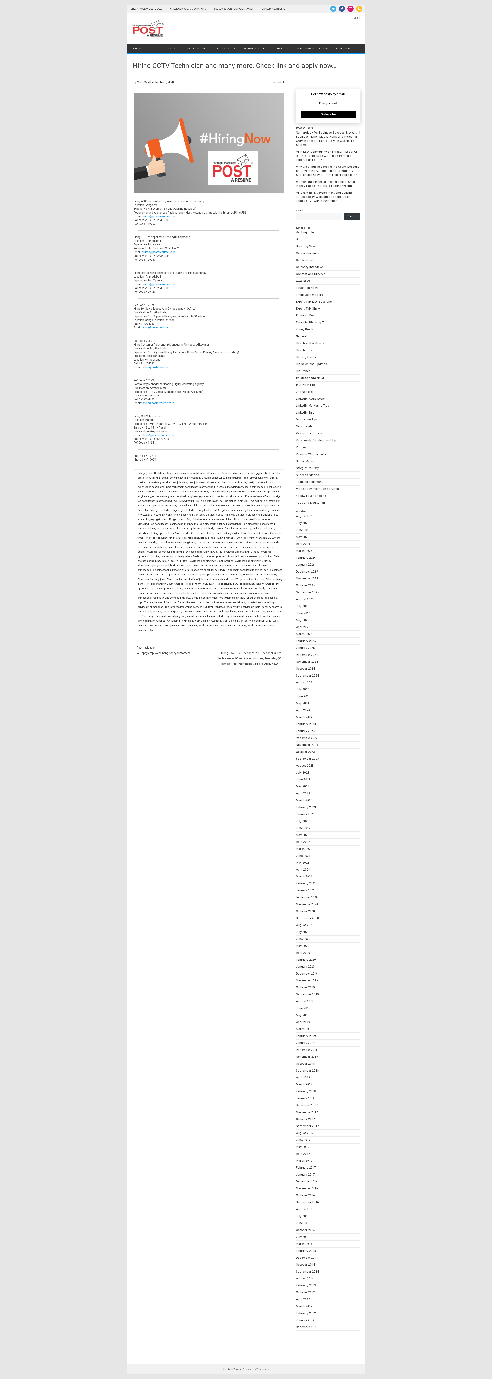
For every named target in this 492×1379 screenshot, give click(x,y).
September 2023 (307, 758)
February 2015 (306, 1251)
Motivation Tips (307, 419)
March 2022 (304, 849)
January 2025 (305, 648)
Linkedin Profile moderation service (184, 533)
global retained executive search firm (212, 519)
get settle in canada (212, 500)
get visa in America (232, 510)
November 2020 (307, 904)
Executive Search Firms (258, 496)
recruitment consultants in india (180, 593)
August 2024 (305, 682)
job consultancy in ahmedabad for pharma (174, 523)
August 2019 (305, 1001)
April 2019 (303, 1022)
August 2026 (305, 516)
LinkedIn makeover (263, 528)
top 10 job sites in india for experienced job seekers (248, 597)
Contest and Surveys (310, 274)
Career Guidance (196, 48)
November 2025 (307, 578)
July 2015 (302, 1237)
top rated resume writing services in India (237, 606)
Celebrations (305, 260)
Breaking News (306, 246)
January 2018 (305, 1098)
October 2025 (305, 585)
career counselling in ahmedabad (228, 491)
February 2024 (306, 724)
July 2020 (302, 932)
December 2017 (307, 1105)
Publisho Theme (232, 1369)
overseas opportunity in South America (211, 560)
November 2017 (307, 1112)
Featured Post (306, 315)
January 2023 (305, 814)
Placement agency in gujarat (192, 565)
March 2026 (304, 551)
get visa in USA (181, 519)
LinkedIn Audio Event (310, 398)
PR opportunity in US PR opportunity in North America (245, 583)
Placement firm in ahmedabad (259, 574)
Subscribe (328, 114)
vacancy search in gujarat (167, 611)
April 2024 (303, 710)
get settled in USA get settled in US (200, 510)
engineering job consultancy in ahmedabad (162, 496)
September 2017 (307, 1126)
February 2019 (306, 1036)
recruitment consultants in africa (201, 588)
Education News (307, 288)
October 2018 (305, 1063)
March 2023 (304, 800)
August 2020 (305, 925)
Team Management (309, 482)
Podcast (302, 447)
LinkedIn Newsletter (274, 9)
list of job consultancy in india (198, 537)
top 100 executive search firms (155, 602)
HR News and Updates (311, 364)
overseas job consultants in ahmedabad (219, 547)
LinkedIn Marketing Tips (312, 48)
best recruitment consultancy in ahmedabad (190, 487)
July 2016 (302, 1216)
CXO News (303, 281)
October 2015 (305, 1230)
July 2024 (302, 689)
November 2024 (307, 661)
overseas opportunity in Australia (204, 551)
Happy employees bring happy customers (163, 653)
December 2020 (307, 897)
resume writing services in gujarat (171, 597)
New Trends (304, 426)
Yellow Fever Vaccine (311, 495)
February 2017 (306, 1167)
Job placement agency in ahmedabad (221, 523)
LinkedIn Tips (305, 412)
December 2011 (307, 1327)
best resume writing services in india (188, 491)
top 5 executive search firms (189, 602)
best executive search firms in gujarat (242, 473)
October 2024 (305, 668)
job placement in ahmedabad (173, 528)
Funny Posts (304, 329)
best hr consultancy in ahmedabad (181, 477)
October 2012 (305, 1292)
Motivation (280, 48)
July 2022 (302, 821)
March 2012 (304, 1306)
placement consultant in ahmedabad (248, 570)
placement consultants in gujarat (187, 574)
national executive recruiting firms (176, 542)
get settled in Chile (188, 505)
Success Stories (307, 475)
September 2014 (307, 1271)
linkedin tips (248, 533)
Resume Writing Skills (311, 454)
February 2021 (306, 883)
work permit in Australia (208, 620)
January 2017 (305, 1174)
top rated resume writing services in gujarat (189, 606)
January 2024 (305, 731)
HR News (171, 48)
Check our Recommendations (188, 9)
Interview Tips (226, 48)
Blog (299, 239)
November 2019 (307, 980)
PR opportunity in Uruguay (199, 583)
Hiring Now (343, 48)
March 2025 (304, 634)
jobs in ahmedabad (202, 528)
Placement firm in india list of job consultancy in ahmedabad (200, 579)
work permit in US (258, 625)
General (301, 336)
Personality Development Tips (317, 440)
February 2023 (306, 807)
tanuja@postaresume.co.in (157, 327)
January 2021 (305, 890)
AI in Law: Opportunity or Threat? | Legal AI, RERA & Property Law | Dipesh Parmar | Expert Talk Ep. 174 (326, 156)
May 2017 (302, 1147)
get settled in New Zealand (215, 505)
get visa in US (163, 519)
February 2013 (306, 1285)
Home (154, 48)
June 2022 (303, 828)
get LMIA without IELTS (186, 500)
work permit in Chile (260, 620)
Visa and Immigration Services (317, 489)
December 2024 (307, 654)
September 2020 (307, 918)
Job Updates (156, 473)
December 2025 (307, 571)
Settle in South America (205, 597)
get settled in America (236, 500)
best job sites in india (234, 482)
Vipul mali (230, 611)
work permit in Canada (235, 620)
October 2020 (305, 911)
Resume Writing (254, 48)
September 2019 (307, 994)
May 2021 (302, 862)
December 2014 (307, 1257)
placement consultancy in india (208, 570)
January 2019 (305, 1043)
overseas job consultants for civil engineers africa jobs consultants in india (238, 542)
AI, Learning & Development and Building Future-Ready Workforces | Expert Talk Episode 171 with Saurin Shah (324, 197)
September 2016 (307, 1202)
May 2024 (302, 703)
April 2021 (303, 869)
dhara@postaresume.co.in (158, 435)
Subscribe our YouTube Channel (233, 9)
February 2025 (306, 641)
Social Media (305, 461)
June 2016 (303, 1223)
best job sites (179, 482)
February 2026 (306, 557)
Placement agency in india (223, 565)
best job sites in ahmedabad (204, 482)
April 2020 (303, 952)
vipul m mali (216, 611)
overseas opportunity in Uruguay (253, 560)
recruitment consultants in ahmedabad (242, 588)
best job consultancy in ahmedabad (222, 477)
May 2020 (302, 946)
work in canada (271, 616)
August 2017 (305, 1133)
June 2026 (303, 530)
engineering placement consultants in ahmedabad (215, 496)
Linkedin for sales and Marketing (233, 528)
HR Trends (303, 371)
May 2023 (302, 786)
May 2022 (302, 835)
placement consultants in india (224, 574)
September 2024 (307, 675)
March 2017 (304, 1160)
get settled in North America (247, 505)
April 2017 (303, 1153)
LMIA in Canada (226, 537)
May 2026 (302, 537)
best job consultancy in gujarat (261, 477)
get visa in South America (220, 514)
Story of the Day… (308, 468)
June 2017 (303, 1140)
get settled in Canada (164, 505)
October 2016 (305, 1195)
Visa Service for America (251, 611)
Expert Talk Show (308, 308)
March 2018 (304, 1084)
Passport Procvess (309, 433)
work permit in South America (180, 625)
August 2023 (305, 765)
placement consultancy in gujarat (171, 570)
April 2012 (303, 1299)
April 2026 (303, 544)
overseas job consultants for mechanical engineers (166, 547)
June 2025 (303, 613)
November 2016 (307, 1188)
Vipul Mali (143, 82)
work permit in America (180, 620)
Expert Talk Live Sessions (314, 301)
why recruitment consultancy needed (202, 616)
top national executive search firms (225, 602)
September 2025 (307, 592)
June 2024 (303, 696)
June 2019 (303, 1008)
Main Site (137, 48)
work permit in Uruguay (233, 625)
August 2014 (305, 1278)
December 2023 (307, 738)
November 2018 (307, 1056)
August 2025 (305, 599)
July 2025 (302, 606)
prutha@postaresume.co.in (158, 216)
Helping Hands (306, 357)
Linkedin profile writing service (222, 533)
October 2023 (305, 752)
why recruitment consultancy (164, 616)
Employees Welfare (309, 294)
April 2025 (303, 627)
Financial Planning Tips (312, 322)
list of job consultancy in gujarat (162, 537)
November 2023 (307, 745)
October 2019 (305, 987)
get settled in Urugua (167, 510)
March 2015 (304, 1244)
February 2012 (306, 1313)
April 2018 (303, 1077)
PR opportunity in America (249, 579)
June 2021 (303, 855)
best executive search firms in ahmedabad (197, 473)
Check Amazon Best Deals (146, 9)
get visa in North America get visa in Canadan (179, 514)
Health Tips (304, 350)
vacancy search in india (195, 611)
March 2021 (304, 876)
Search (300, 210)
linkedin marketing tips (150, 533)
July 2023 (302, 772)
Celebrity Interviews (310, 267)
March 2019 (304, 1029)
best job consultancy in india (154, 482)
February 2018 (306, 1091)
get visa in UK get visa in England (254, 514)
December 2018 (307, 1050)
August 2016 (305, 1209)
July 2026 (302, 523)
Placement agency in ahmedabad (156, 565)
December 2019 (307, 973)
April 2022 (303, 842)
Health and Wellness (310, 343)
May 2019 (302, 1015)
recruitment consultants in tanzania (219, 593)
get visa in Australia (255, 510)
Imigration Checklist (310, 378)
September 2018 (307, 1070)
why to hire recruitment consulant (243, 616)
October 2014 (305, 1264)
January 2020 (305, 966)
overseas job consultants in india (165, 551)
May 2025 (302, 620)
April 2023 (303, 793)
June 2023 (303, 779)
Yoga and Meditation (310, 502)
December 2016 (307, 1181)
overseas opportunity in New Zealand (181, 556)
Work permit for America (151, 620)
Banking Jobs (305, 232)
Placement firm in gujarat (151, 579)
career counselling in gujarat (264, 491)
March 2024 (304, 717)
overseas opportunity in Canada (241, 551)
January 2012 (305, 1320)
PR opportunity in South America (165, 583)
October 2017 (305, 1119)
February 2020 (306, 959)
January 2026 (305, 564)
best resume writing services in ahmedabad (241, 487)
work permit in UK (209, 625)
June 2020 (303, 939)
